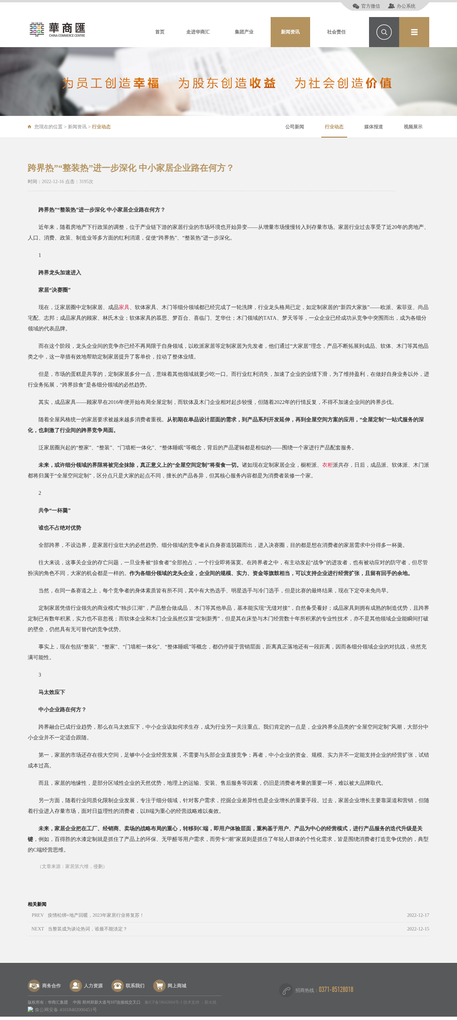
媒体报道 (373, 126)
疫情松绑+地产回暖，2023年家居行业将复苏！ (96, 915)
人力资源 (93, 985)
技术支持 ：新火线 (199, 1002)
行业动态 (334, 126)
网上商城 (177, 985)
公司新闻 (294, 126)
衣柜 (327, 465)
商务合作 (51, 985)
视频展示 (413, 126)
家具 (124, 307)
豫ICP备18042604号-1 (163, 1002)
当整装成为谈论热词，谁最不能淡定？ (87, 928)
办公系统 (406, 6)
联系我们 (135, 985)
